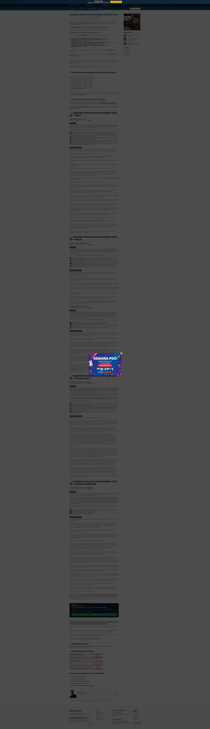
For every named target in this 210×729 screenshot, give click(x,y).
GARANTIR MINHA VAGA (105, 365)
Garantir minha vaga (116, 1)
